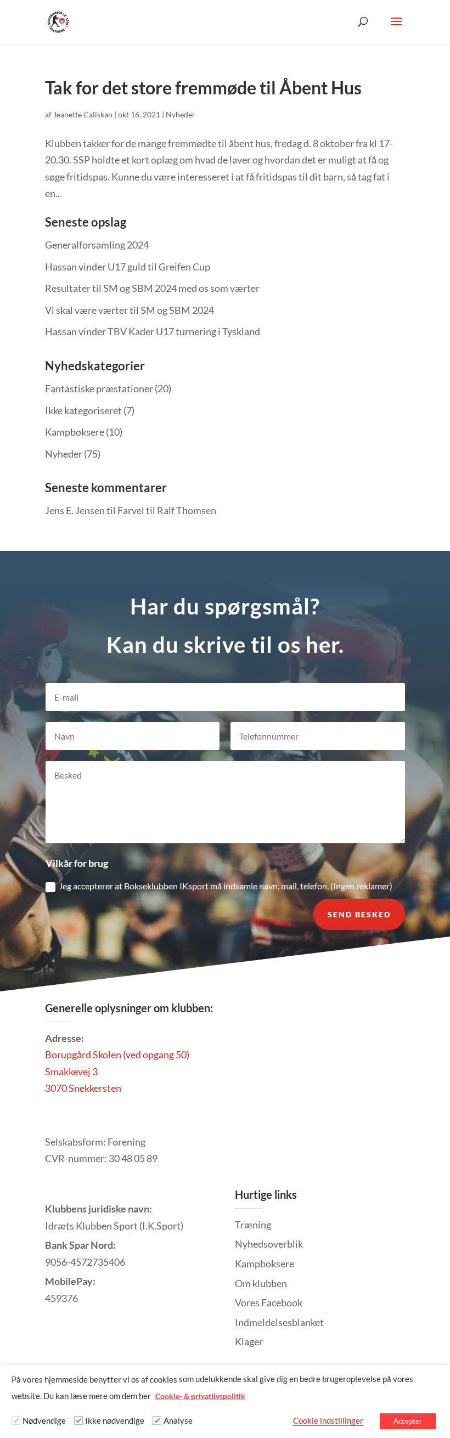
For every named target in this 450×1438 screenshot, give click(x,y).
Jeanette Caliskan (83, 114)
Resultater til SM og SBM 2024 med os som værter (152, 288)
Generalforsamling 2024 (97, 245)
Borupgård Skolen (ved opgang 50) (117, 1054)
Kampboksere (74, 432)
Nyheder (180, 114)
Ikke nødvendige (114, 1420)
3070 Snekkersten (83, 1088)
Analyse (178, 1420)
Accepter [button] (407, 1421)
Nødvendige (44, 1420)
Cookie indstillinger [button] (328, 1420)
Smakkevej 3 (71, 1071)
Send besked (359, 914)
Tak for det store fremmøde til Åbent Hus (203, 87)
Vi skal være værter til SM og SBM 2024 (129, 310)
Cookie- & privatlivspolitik (200, 1396)
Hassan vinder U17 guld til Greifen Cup (127, 267)
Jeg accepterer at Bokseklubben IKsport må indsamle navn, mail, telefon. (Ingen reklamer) (225, 886)
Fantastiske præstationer (99, 388)
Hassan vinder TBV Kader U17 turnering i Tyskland (152, 331)
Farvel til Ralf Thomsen (166, 510)
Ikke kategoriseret (83, 410)
